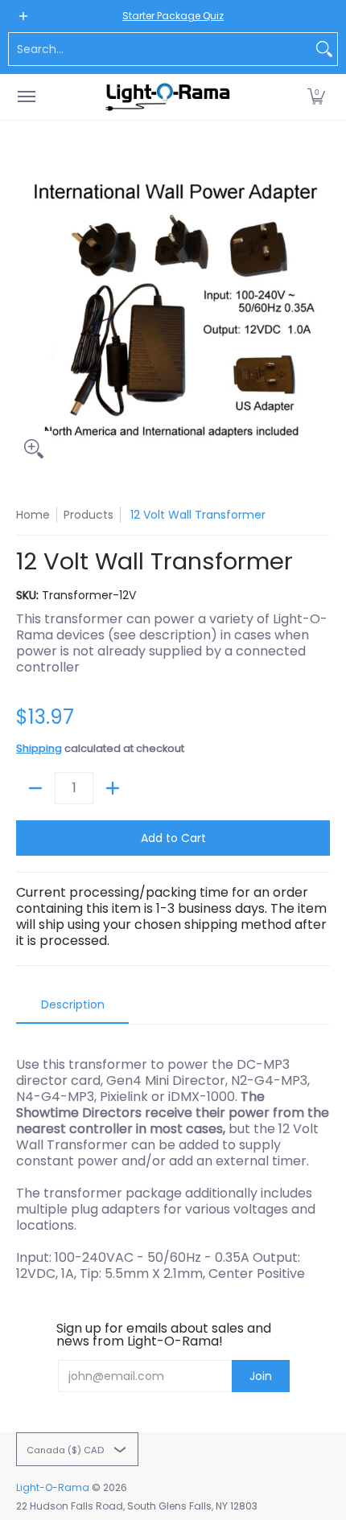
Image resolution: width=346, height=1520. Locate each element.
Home (33, 515)
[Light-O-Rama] (169, 97)
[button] (316, 97)
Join (260, 1376)
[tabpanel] (173, 1161)
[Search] (324, 49)
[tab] (72, 1009)
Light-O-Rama (52, 1487)
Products (88, 515)
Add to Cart (173, 838)
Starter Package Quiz (173, 16)
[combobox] (160, 49)
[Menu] (25, 97)
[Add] (112, 788)
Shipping (39, 748)
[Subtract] (35, 788)
